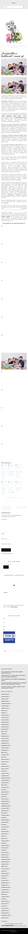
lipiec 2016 (4, 838)
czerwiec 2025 (5, 694)
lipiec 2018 (4, 813)
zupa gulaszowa (21, 925)
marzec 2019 (4, 794)
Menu (14, 3)
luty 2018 (3, 824)
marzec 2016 (4, 847)
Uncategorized (6, 51)
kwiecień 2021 (4, 759)
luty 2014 (3, 906)
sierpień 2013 (4, 917)
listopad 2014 (4, 885)
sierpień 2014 (4, 892)
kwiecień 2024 (5, 715)
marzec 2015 (4, 875)
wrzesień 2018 (4, 808)
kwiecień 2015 (4, 873)
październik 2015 (5, 859)
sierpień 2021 (4, 750)
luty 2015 (3, 878)
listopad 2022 (4, 726)
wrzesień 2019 (4, 780)
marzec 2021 (4, 761)
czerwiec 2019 (4, 787)
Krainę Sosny (17, 212)
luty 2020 (3, 771)
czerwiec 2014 (4, 896)
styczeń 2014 (4, 908)
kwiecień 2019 (4, 792)
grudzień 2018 (4, 801)
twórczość (21, 923)
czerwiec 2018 (4, 815)
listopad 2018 (4, 803)
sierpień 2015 (4, 864)
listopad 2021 (4, 743)
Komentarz (4, 519)
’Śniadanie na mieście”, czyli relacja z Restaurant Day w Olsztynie (4, 475)
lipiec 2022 (4, 731)
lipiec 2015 (3, 866)
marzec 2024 (4, 717)
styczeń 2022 (4, 738)
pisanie (17, 923)
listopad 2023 (4, 724)
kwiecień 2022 (4, 736)
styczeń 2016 (4, 852)
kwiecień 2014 (4, 901)
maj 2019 (3, 789)
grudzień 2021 (4, 740)
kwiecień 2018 (4, 819)
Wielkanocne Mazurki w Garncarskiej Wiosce (11, 474)
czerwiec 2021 (4, 754)
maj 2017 (3, 829)
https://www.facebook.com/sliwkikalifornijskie (12, 209)
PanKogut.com (13, 931)
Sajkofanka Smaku (17, 497)
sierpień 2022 (4, 729)
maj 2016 (3, 843)
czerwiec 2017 (4, 826)
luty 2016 (3, 850)
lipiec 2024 (4, 710)
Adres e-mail (4, 538)
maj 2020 (3, 764)
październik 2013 (5, 915)
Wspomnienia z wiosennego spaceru (19, 490)
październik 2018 (5, 806)
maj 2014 (3, 899)
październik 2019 (5, 778)
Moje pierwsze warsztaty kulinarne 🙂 (11, 490)
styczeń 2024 (4, 719)
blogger (11, 923)
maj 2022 (3, 733)
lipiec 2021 (3, 752)
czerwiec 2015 (4, 868)
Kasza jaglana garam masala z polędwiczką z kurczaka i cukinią (6, 508)
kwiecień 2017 (4, 831)
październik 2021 (5, 745)
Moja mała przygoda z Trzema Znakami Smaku (3, 491)
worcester (16, 925)
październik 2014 (5, 887)
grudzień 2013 (4, 910)
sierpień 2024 (4, 708)
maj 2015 (3, 871)
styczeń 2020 (4, 773)
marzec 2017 (4, 833)
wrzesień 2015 (4, 861)
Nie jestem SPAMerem (7, 553)
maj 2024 (3, 712)
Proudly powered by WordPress (8, 930)
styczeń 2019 (4, 799)
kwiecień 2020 (5, 766)
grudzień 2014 (4, 882)
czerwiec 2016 (4, 840)
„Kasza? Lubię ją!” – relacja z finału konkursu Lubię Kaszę (19, 474)
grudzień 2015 (4, 854)
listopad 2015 (4, 857)
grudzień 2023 (4, 722)
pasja (14, 923)
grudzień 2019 (4, 775)
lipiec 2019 (4, 785)
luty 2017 (3, 836)
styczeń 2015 (4, 880)
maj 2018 (3, 817)
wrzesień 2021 (4, 747)
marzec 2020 (4, 768)
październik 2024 (5, 703)
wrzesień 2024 (5, 705)
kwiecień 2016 (4, 845)
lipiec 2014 (4, 894)
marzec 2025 (4, 698)
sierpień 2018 (4, 810)
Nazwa (2, 533)
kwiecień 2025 (4, 696)
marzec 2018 (4, 822)
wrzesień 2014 (4, 889)
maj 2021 (3, 757)
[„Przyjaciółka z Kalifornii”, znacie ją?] (14, 74)
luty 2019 (3, 796)
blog (6, 923)
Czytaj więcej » (14, 607)
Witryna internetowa (6, 543)
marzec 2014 (4, 903)
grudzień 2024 (5, 701)
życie (26, 925)
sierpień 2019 (4, 782)
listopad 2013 (4, 913)
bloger (8, 923)
